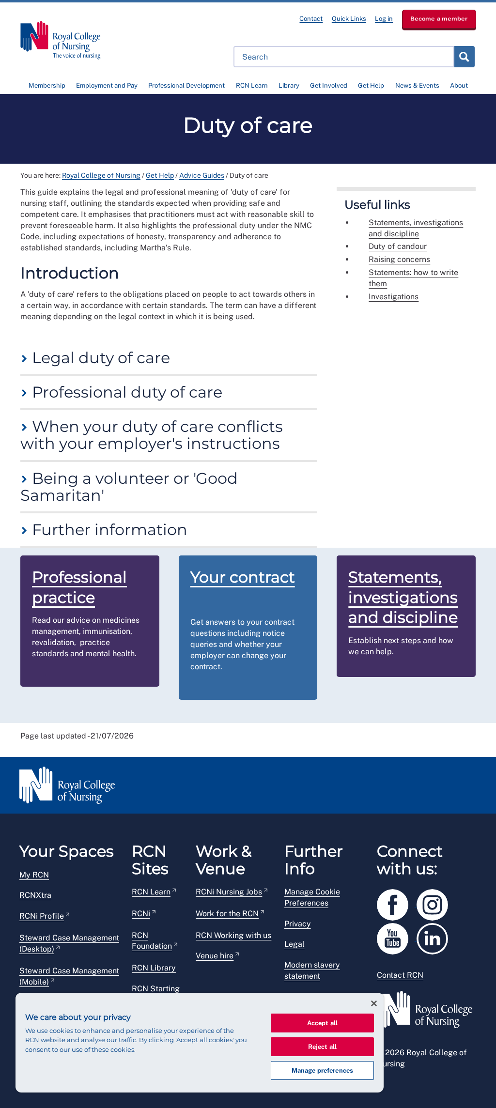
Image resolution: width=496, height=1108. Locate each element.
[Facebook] (397, 903)
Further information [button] (107, 529)
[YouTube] (397, 936)
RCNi (141, 913)
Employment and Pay (107, 85)
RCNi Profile (41, 916)
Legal (294, 944)
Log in (384, 18)
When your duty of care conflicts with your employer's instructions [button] (151, 435)
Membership (47, 85)
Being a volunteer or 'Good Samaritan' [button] (129, 487)
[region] (200, 1043)
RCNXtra (35, 895)
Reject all (322, 1046)
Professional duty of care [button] (125, 392)
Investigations (393, 296)
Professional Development (186, 85)
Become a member (439, 18)
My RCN (34, 874)
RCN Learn (252, 85)
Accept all (322, 1023)
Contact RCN (400, 975)
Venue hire (214, 955)
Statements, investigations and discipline (416, 228)
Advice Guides (201, 175)
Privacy (297, 923)
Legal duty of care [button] (99, 357)
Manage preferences (322, 1070)
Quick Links (349, 18)
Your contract (242, 577)
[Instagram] (435, 903)
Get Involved (328, 85)
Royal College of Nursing (101, 175)
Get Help (371, 85)
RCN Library (154, 967)
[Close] (374, 1003)
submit (464, 56)
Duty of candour (398, 246)
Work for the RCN (227, 913)
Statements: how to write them (413, 278)
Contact (311, 18)
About (459, 85)
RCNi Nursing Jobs (229, 891)
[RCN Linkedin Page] (435, 936)
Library (289, 85)
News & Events (417, 85)
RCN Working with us (233, 935)
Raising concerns (399, 259)
